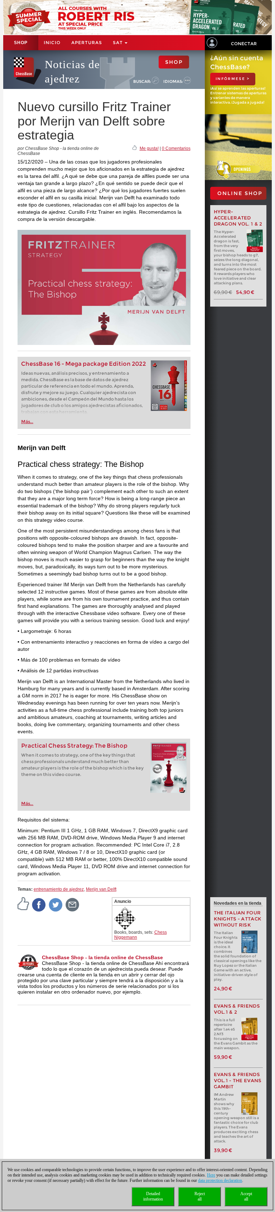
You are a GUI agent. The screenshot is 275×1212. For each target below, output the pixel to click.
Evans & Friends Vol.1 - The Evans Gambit (238, 1080)
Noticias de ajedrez (72, 71)
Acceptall (246, 1196)
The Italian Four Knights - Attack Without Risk (238, 919)
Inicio (52, 42)
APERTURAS (86, 42)
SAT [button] (118, 42)
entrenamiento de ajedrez (59, 889)
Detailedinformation (153, 1196)
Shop (21, 42)
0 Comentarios (176, 148)
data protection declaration (220, 1180)
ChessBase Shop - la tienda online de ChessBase (102, 957)
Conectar (244, 43)
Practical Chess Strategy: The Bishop (74, 745)
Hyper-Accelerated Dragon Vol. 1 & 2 (238, 218)
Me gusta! (149, 148)
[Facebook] (39, 904)
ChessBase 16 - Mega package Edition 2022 (83, 363)
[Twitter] (56, 904)
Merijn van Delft (101, 889)
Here (211, 1175)
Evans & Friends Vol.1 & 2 (237, 1009)
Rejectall (199, 1196)
